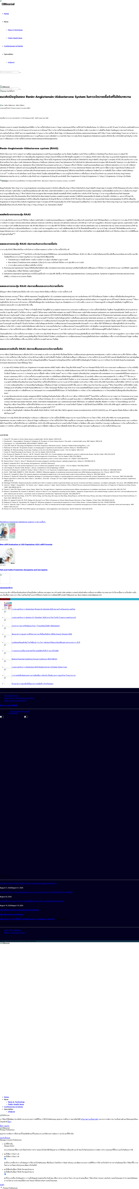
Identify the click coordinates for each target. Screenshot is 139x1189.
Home (6, 13)
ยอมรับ (6, 1126)
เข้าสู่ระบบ (11, 62)
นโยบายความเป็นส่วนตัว (89, 1119)
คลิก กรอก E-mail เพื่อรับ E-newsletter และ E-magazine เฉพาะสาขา (27, 919)
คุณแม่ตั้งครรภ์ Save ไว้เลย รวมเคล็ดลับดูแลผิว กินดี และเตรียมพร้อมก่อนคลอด (32, 901)
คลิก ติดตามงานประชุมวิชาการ (11, 914)
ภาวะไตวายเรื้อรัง (39, 522)
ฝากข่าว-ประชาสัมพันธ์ (8, 705)
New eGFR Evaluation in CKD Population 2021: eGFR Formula (26, 544)
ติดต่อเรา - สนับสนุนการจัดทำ (14, 933)
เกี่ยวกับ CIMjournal (11, 696)
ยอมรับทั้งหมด (5, 1138)
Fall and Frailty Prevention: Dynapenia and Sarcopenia (23, 570)
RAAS (2, 522)
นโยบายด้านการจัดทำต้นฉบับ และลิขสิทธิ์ (19, 698)
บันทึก (2, 1185)
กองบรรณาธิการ (6, 588)
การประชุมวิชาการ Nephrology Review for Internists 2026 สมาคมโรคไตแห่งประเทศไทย (36, 892)
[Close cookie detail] (1, 1188)
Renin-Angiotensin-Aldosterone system (19, 522)
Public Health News (15, 38)
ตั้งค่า (9, 1122)
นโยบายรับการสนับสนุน (12, 930)
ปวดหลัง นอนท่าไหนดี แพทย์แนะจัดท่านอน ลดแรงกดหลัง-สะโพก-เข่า (28, 883)
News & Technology (15, 30)
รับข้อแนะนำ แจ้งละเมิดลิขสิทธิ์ (15, 701)
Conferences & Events (13, 46)
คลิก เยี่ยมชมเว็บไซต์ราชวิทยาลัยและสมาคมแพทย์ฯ (19, 910)
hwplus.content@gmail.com (20, 711)
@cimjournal (13, 713)
